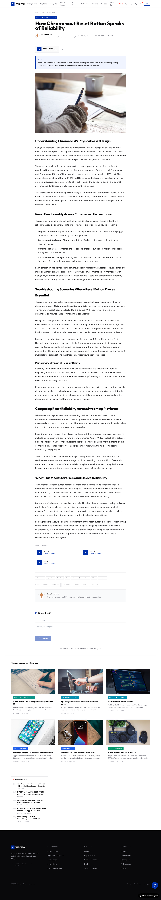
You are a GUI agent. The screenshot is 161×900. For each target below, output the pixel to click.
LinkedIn (66, 585)
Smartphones (32, 4)
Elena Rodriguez (53, 594)
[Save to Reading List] (62, 49)
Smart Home (62, 4)
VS (147, 4)
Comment (44, 638)
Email (85, 585)
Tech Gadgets (52, 860)
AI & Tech (73, 4)
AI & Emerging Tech (54, 868)
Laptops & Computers (55, 855)
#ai (67, 578)
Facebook (55, 585)
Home (37, 12)
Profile (123, 868)
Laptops (43, 4)
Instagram (147, 884)
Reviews (95, 4)
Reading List (125, 860)
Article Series (126, 864)
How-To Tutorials (90, 860)
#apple (59, 578)
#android (40, 578)
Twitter (45, 585)
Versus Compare (90, 868)
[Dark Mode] (136, 4)
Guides (104, 4)
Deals (121, 4)
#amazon (102, 578)
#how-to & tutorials (80, 578)
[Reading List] (131, 4)
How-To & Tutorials (49, 12)
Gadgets (53, 4)
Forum (123, 851)
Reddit (76, 585)
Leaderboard (126, 855)
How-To (112, 4)
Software (84, 4)
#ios (94, 578)
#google (50, 578)
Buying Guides (89, 855)
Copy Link (94, 585)
